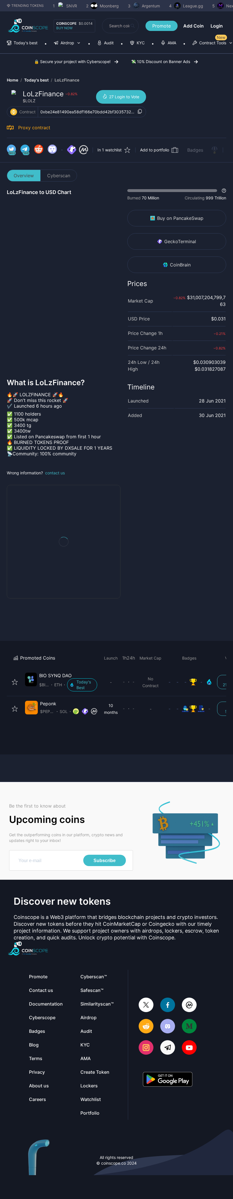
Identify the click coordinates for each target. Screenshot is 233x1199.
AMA (85, 1058)
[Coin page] (62, 682)
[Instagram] (146, 1048)
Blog (34, 1045)
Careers (37, 1099)
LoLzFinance (67, 80)
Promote (161, 26)
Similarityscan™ (97, 1004)
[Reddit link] (38, 150)
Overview (24, 175)
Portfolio (89, 1113)
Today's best (36, 80)
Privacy (37, 1072)
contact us (55, 472)
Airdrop (88, 1017)
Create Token (94, 1072)
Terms (35, 1058)
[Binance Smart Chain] (13, 112)
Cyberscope (42, 1017)
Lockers (89, 1086)
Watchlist (90, 1099)
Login (217, 26)
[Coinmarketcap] (189, 1005)
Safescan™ (91, 990)
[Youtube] (189, 1048)
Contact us (41, 990)
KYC (85, 1045)
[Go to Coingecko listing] (76, 711)
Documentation (46, 1004)
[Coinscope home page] (28, 25)
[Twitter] (146, 1005)
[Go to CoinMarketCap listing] (83, 150)
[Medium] (189, 1026)
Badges (195, 150)
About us (39, 1086)
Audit (86, 1031)
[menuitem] (22, 43)
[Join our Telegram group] (167, 1048)
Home (12, 80)
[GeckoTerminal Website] (71, 150)
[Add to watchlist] (14, 682)
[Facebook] (167, 1005)
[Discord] (167, 1026)
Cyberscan (58, 175)
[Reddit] (146, 1026)
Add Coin (193, 26)
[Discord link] (52, 150)
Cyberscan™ (93, 976)
